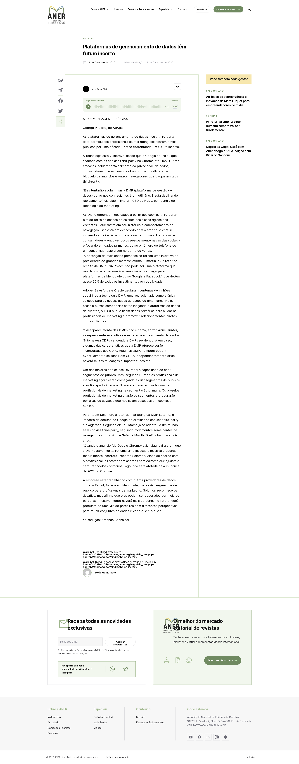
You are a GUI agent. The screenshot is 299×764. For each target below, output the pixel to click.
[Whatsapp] (112, 669)
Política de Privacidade (104, 650)
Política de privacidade (117, 757)
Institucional (54, 717)
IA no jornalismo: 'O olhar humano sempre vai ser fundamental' (223, 126)
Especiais (164, 9)
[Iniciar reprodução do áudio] (88, 106)
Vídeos (98, 727)
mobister (250, 757)
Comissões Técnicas (59, 727)
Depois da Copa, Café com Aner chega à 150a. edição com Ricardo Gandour (228, 151)
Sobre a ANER (98, 9)
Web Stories (100, 722)
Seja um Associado (226, 9)
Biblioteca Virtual (103, 717)
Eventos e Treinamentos (141, 9)
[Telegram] (125, 669)
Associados (54, 722)
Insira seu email (69, 641)
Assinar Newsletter (120, 643)
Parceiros (52, 733)
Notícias (118, 9)
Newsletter (203, 9)
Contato (182, 9)
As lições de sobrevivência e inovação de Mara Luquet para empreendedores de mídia (227, 101)
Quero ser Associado (220, 660)
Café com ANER (215, 91)
